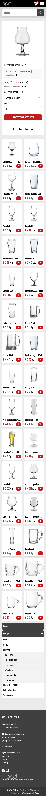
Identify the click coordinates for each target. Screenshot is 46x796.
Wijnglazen (9, 670)
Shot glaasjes (10, 680)
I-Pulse (36, 793)
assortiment (7, 746)
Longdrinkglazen (11, 660)
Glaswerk (6, 650)
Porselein (6, 640)
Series (5, 626)
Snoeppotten (8, 695)
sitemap (5, 763)
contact (5, 760)
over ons (5, 756)
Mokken (6, 645)
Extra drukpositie (12, 92)
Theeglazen (9, 655)
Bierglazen (9, 665)
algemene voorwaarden (11, 753)
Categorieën (8, 634)
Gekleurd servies (9, 690)
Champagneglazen (11, 675)
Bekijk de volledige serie (23, 129)
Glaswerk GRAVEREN (10, 685)
